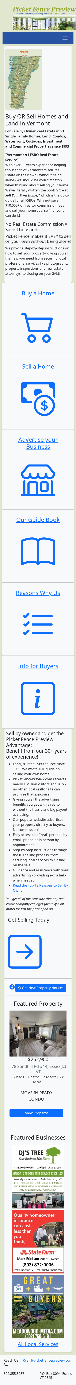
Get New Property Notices (42, 987)
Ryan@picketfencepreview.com (47, 1360)
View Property (36, 1113)
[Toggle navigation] (65, 38)
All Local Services (38, 1344)
